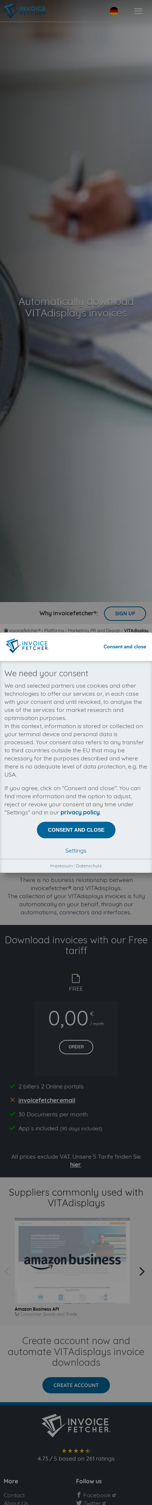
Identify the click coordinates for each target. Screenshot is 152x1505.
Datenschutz (89, 865)
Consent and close (125, 646)
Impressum (61, 865)
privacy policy (80, 812)
